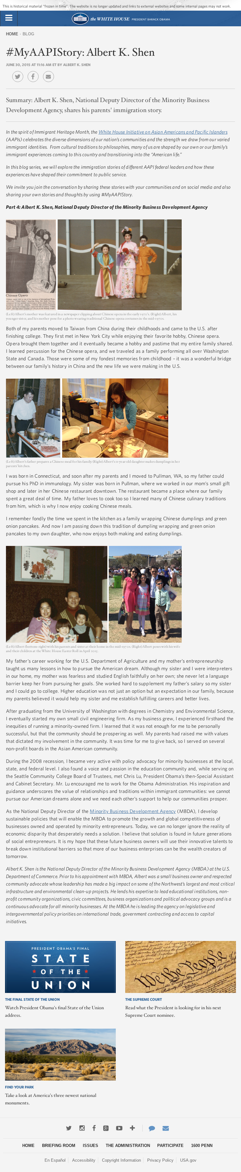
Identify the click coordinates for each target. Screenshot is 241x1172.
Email (50, 72)
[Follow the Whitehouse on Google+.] (106, 1128)
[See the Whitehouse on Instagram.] (82, 1128)
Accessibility (83, 1160)
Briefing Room (58, 1145)
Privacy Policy (160, 1160)
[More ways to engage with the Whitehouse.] (132, 1128)
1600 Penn (201, 1145)
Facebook (35, 72)
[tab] (9, 18)
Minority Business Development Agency (133, 811)
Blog (28, 34)
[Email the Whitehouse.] (166, 1128)
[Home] (120, 24)
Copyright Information (121, 1160)
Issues (90, 1145)
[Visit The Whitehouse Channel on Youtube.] (119, 1128)
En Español (55, 1160)
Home (12, 34)
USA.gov (188, 1160)
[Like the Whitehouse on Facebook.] (94, 1128)
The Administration (128, 1145)
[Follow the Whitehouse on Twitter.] (69, 1128)
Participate (170, 1145)
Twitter (19, 72)
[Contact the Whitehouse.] (148, 1128)
